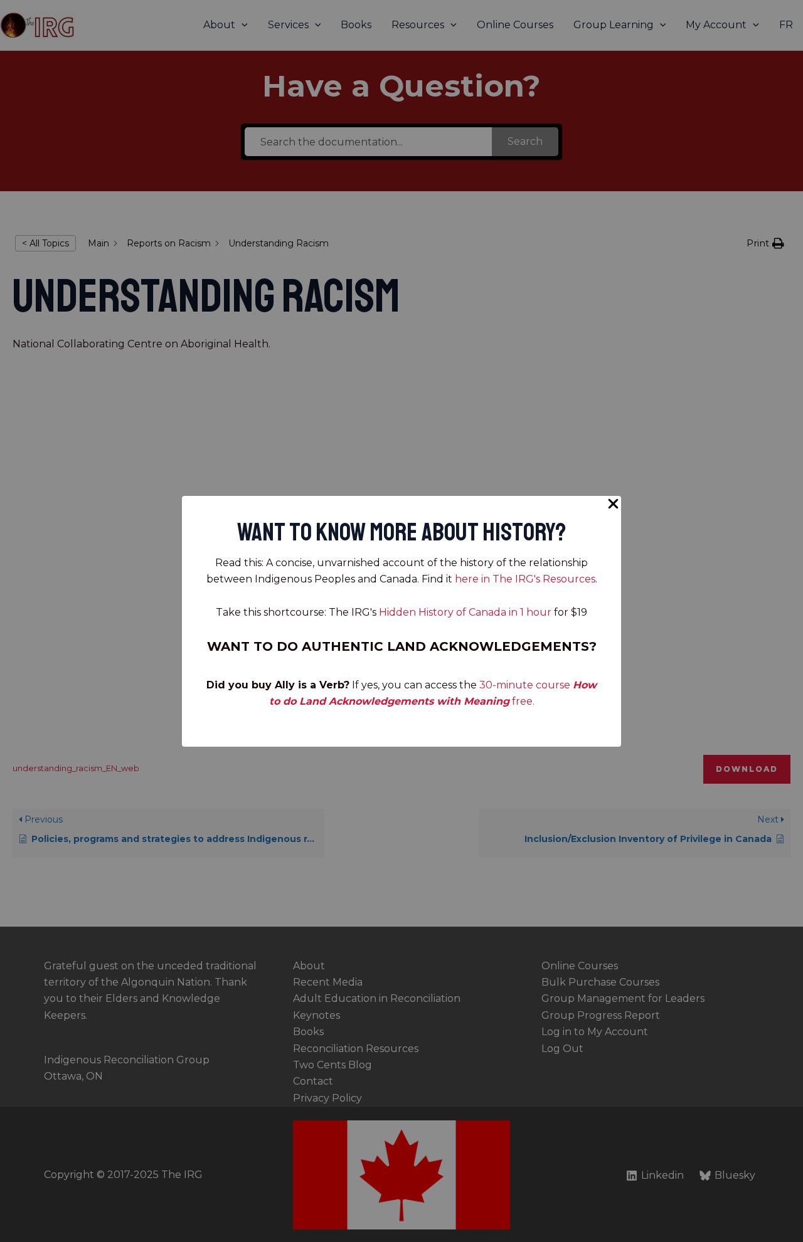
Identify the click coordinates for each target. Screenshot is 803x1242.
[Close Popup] (613, 504)
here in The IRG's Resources (525, 579)
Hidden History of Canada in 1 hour (465, 612)
